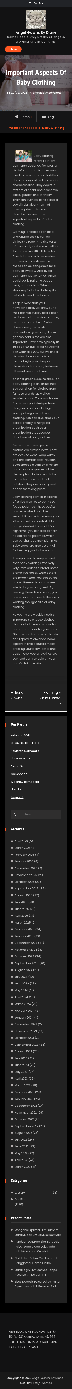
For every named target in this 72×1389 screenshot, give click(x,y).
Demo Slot (18, 766)
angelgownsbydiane (47, 93)
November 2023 (26, 1031)
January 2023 (24, 1099)
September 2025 (27, 888)
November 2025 (26, 875)
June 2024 (22, 983)
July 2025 (21, 902)
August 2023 (23, 1051)
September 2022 (26, 1126)
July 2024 (21, 977)
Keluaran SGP (20, 735)
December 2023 (26, 1024)
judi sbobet (19, 774)
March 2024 (23, 1004)
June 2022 (22, 1146)
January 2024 (24, 1017)
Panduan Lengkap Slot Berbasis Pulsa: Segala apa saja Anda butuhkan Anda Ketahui (37, 1246)
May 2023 (21, 1072)
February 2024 (24, 1011)
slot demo (18, 789)
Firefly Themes (41, 1383)
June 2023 (22, 1065)
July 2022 (21, 1140)
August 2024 (23, 970)
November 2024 (26, 950)
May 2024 (21, 990)
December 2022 (26, 1106)
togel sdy (17, 797)
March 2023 (23, 1085)
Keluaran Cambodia (25, 751)
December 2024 (26, 943)
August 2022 (23, 1133)
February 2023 (24, 1092)
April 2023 (21, 1078)
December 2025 (26, 868)
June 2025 (22, 909)
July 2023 (21, 1058)
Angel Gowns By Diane (36, 32)
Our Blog (47, 117)
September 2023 (26, 1045)
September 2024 (27, 963)
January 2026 (24, 861)
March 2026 (23, 848)
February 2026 (24, 855)
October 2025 (24, 882)
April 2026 (21, 841)
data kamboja (21, 758)
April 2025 (21, 916)
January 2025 (24, 936)
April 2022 (21, 1160)
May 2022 (21, 1153)
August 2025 (23, 895)
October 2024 (24, 956)
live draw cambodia (25, 782)
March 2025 (23, 922)
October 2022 (24, 1119)
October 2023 (24, 1038)
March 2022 (22, 1167)
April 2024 (21, 997)
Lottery (20, 1193)
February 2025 (24, 929)
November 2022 (26, 1112)
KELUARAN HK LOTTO (25, 743)
